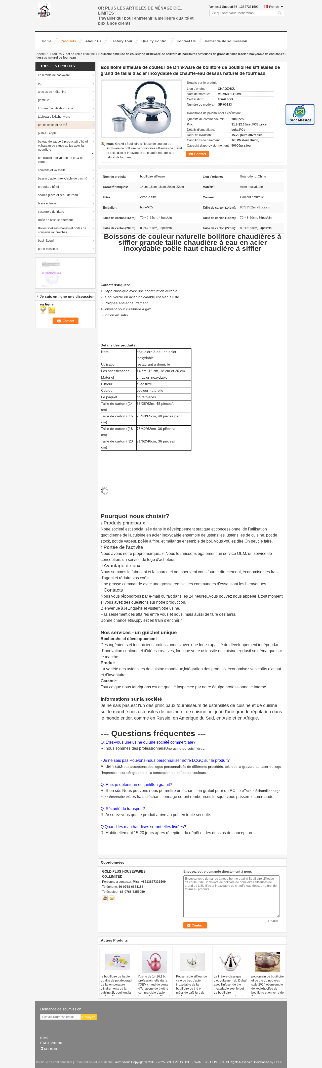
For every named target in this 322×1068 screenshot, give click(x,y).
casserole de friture (51, 211)
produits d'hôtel (48, 187)
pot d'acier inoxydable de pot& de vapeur (61, 160)
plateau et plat (47, 133)
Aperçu (41, 54)
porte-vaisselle (48, 249)
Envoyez (88, 1017)
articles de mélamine (52, 92)
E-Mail (44, 1043)
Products (68, 41)
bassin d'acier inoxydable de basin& (62, 178)
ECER (278, 1062)
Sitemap (57, 1043)
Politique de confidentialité (54, 1062)
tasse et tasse (47, 203)
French (274, 7)
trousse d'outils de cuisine (55, 108)
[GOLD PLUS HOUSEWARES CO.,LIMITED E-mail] (111, 898)
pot (40, 83)
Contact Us (186, 41)
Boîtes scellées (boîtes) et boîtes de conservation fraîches (62, 230)
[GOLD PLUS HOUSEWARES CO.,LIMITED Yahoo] (105, 898)
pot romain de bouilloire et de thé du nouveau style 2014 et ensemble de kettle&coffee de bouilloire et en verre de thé (267, 986)
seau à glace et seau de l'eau (58, 195)
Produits (56, 54)
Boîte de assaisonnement (55, 220)
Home (47, 41)
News (44, 1038)
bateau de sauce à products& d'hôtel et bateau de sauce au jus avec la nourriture (63, 145)
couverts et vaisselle (52, 170)
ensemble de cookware (54, 75)
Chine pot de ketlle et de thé (93, 1062)
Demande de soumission (226, 41)
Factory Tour (121, 41)
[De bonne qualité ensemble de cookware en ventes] (51, 273)
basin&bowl (46, 240)
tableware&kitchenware (54, 116)
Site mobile (51, 1049)
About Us (93, 41)
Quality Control (154, 41)
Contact (200, 154)
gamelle (43, 100)
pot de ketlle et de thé (80, 54)
